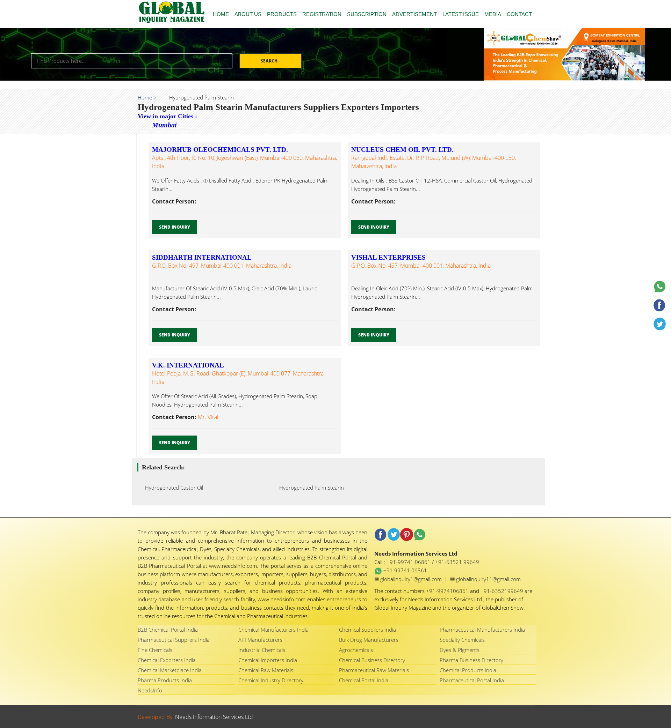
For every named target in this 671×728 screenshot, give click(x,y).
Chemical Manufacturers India (273, 629)
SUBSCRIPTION (367, 14)
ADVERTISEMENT (414, 14)
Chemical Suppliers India (367, 629)
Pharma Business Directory (471, 659)
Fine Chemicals (155, 649)
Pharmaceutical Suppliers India (174, 639)
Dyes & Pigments (459, 649)
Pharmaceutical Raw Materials (374, 670)
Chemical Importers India (267, 659)
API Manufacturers (260, 639)
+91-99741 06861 (409, 561)
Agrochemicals (356, 649)
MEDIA (492, 14)
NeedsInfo (150, 690)
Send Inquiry (174, 227)
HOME (221, 14)
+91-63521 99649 (457, 561)
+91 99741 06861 (404, 570)
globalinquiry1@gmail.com (411, 578)
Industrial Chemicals (261, 649)
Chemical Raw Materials (265, 670)
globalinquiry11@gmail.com (488, 578)
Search (270, 61)
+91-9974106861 (448, 590)
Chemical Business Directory (372, 659)
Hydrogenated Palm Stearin (309, 487)
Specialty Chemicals (462, 639)
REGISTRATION (321, 14)
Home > (147, 97)
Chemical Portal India (363, 680)
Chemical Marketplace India (170, 670)
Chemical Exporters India (167, 659)
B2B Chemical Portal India (168, 629)
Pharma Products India (165, 680)
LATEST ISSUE (460, 14)
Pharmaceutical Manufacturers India (482, 629)
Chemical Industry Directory (270, 680)
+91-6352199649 (503, 590)
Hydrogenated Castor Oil (172, 487)
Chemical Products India (468, 670)
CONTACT (519, 14)
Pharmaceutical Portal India (472, 680)
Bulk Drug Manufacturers (368, 639)
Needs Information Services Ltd (214, 717)
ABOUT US (248, 14)
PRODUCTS (282, 14)
